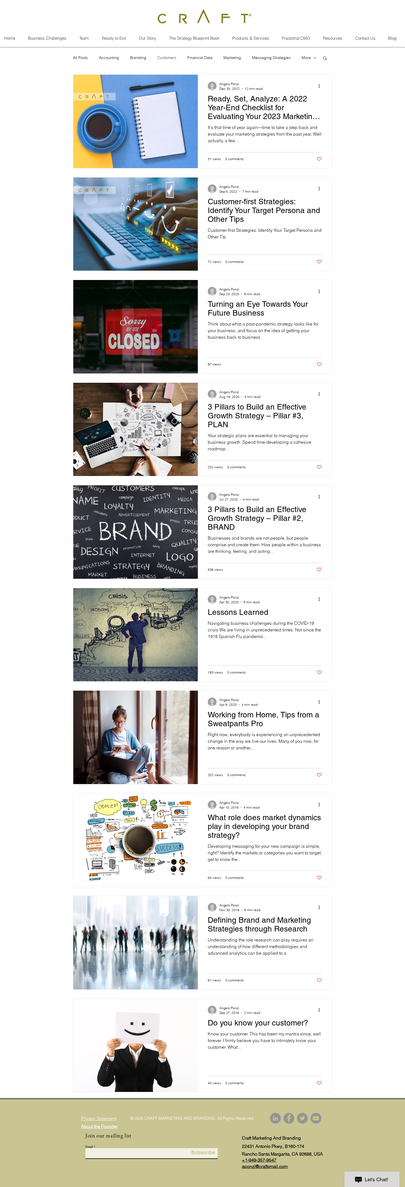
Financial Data (199, 57)
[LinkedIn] (275, 1118)
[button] (325, 58)
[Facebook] (289, 1118)
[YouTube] (315, 1118)
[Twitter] (302, 1118)
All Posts (80, 57)
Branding (138, 57)
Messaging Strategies (271, 57)
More (306, 57)
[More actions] (321, 86)
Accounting (109, 57)
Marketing (232, 57)
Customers (166, 57)
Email (89, 1146)
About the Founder (99, 1126)
